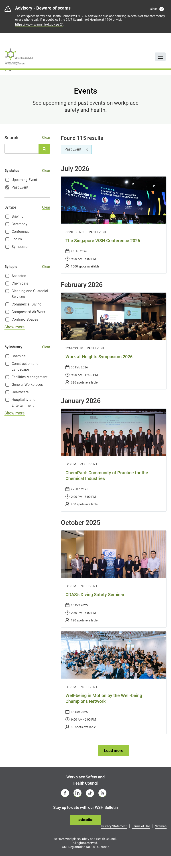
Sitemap (161, 826)
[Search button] (44, 149)
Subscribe (85, 820)
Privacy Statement (114, 826)
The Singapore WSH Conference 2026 (102, 240)
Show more (14, 327)
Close (154, 9)
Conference (75, 232)
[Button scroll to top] (161, 844)
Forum (70, 464)
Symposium (74, 348)
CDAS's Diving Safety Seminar (94, 594)
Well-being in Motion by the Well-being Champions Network (103, 698)
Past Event (97, 232)
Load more (113, 750)
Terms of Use (141, 826)
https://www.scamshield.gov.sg (37, 24)
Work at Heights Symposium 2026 (98, 356)
